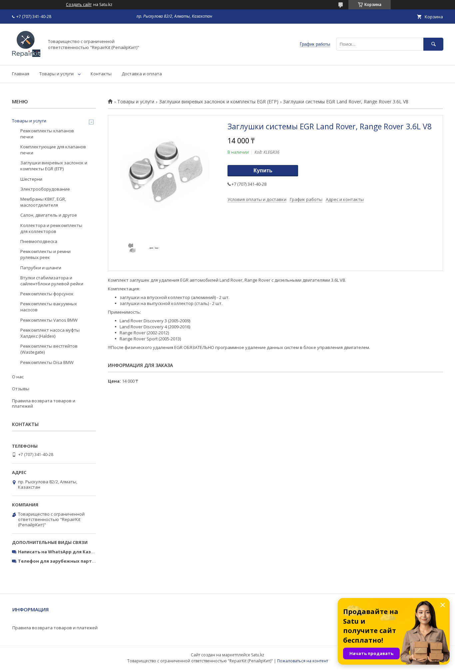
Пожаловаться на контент (302, 661)
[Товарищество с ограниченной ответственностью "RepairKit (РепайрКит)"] (26, 56)
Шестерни (31, 179)
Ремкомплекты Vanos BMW (49, 320)
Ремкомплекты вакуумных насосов (48, 307)
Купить (262, 170)
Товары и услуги (56, 74)
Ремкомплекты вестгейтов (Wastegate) (49, 349)
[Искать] (433, 44)
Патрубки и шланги (40, 268)
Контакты (101, 74)
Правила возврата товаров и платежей (43, 403)
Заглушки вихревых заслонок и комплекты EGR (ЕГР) (218, 101)
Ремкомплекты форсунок (47, 294)
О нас (18, 377)
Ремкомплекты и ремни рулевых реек (45, 254)
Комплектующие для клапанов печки (53, 150)
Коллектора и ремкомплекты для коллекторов (51, 228)
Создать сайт (79, 4)
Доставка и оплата (142, 74)
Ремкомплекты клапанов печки (47, 134)
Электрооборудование (45, 189)
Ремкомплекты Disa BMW (47, 362)
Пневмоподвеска (38, 241)
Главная (20, 74)
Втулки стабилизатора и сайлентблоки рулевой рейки (51, 281)
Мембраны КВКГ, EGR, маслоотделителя (43, 202)
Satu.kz (257, 655)
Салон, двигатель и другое (48, 215)
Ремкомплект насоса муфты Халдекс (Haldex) (50, 333)
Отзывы (20, 389)
